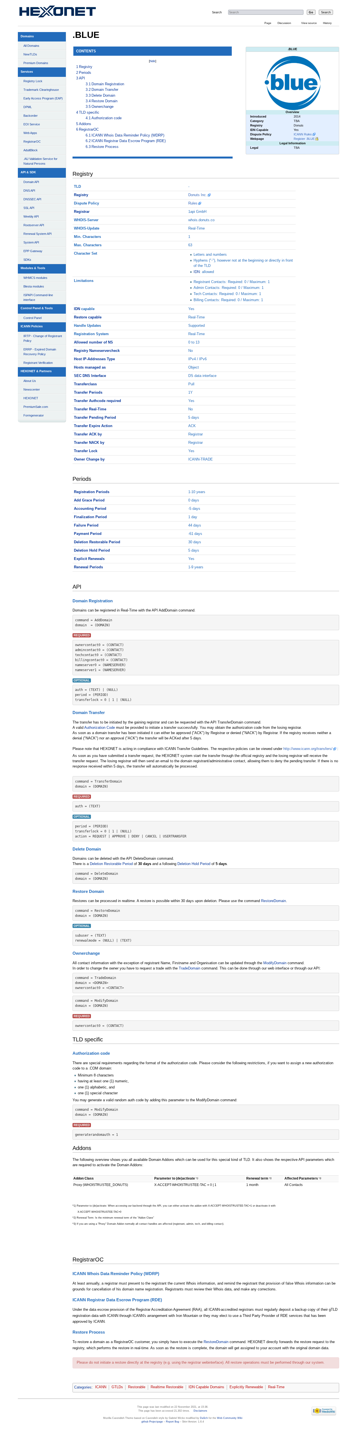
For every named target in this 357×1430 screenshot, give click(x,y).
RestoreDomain (273, 901)
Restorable (136, 1387)
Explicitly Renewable (246, 1387)
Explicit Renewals (89, 559)
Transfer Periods (88, 392)
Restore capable (88, 317)
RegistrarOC (32, 141)
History (327, 23)
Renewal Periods (88, 567)
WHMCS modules (35, 277)
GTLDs (117, 1387)
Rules (192, 203)
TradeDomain (189, 968)
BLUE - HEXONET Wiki (64, 12)
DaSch (204, 1418)
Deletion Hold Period (92, 550)
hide (152, 61)
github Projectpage (152, 1421)
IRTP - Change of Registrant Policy (42, 338)
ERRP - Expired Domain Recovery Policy (39, 352)
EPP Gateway (32, 251)
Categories (82, 1387)
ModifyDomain (274, 963)
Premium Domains (35, 63)
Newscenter (31, 389)
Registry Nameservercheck (97, 351)
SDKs (27, 259)
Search (217, 12)
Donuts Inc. (197, 195)
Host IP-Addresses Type (94, 359)
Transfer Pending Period (95, 418)
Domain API (31, 182)
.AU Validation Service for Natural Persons (40, 161)
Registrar (82, 212)
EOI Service (31, 124)
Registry (81, 195)
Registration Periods (91, 492)
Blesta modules (33, 286)
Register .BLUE (304, 138)
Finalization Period (90, 517)
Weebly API (31, 216)
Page (267, 23)
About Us (29, 381)
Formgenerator (33, 415)
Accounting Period (90, 509)
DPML (27, 107)
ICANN (100, 1387)
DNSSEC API (32, 199)
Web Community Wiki (229, 1418)
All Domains (31, 45)
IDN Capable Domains (206, 1387)
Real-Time (276, 1387)
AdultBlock (30, 150)
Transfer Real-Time (90, 409)
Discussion (284, 23)
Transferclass (85, 384)
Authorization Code (99, 728)
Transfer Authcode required (97, 401)
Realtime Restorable (167, 1387)
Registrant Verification (38, 362)
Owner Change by (89, 459)
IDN (197, 272)
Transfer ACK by (88, 434)
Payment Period (88, 534)
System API (31, 242)
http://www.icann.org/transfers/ (307, 749)
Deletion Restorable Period (97, 542)
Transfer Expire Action (93, 426)
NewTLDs (30, 54)
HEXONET (30, 398)
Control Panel (32, 318)
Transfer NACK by (89, 443)
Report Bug (172, 1421)
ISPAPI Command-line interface (38, 297)
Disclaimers (200, 1410)
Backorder (30, 115)
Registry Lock (32, 81)
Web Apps (30, 133)
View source (309, 23)
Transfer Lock (85, 451)
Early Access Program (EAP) (43, 98)
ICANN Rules (303, 134)
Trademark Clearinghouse (41, 89)
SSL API (28, 207)
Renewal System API (37, 233)
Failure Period (86, 525)
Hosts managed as (90, 367)
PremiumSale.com (35, 406)
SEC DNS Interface (90, 376)
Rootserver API (33, 225)
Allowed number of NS (93, 342)
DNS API (29, 190)
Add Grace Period (89, 500)
